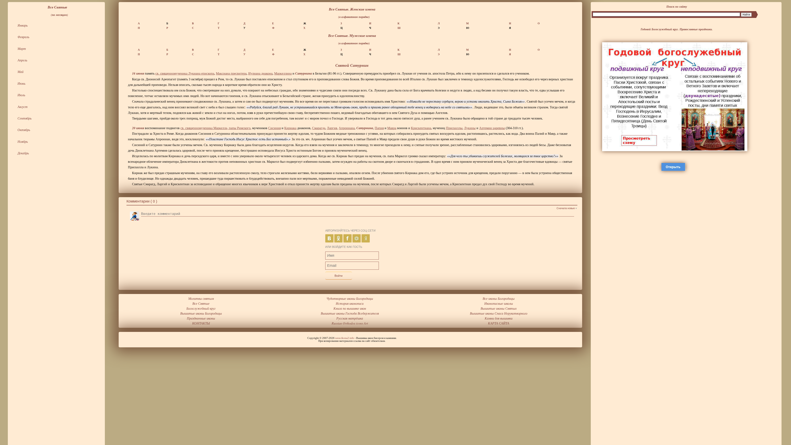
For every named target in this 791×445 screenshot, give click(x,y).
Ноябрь (23, 141)
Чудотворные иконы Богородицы (349, 298)
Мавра (391, 128)
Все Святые (200, 303)
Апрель (22, 60)
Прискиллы (454, 128)
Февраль (23, 37)
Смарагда (318, 128)
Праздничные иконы (201, 318)
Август (23, 106)
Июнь (21, 83)
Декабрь (23, 153)
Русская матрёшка (349, 318)
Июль (21, 95)
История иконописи (350, 303)
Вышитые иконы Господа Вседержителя (350, 313)
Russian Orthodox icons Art (350, 323)
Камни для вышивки (499, 318)
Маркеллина (283, 73)
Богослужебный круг (200, 308)
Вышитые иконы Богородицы (201, 313)
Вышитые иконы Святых (499, 308)
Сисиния (274, 128)
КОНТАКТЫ (201, 323)
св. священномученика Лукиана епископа (184, 73)
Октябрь (24, 130)
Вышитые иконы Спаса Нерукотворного (498, 313)
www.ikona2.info (344, 338)
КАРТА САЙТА (498, 323)
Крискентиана (421, 128)
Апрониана (347, 128)
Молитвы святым (201, 298)
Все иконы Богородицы (499, 298)
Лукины (470, 128)
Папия (379, 128)
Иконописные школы (498, 303)
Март (22, 48)
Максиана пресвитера (231, 73)
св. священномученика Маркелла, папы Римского (215, 128)
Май (20, 71)
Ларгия (332, 128)
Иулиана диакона (260, 73)
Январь (23, 25)
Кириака (290, 128)
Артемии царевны (492, 128)
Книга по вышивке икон (349, 308)
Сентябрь (25, 118)
